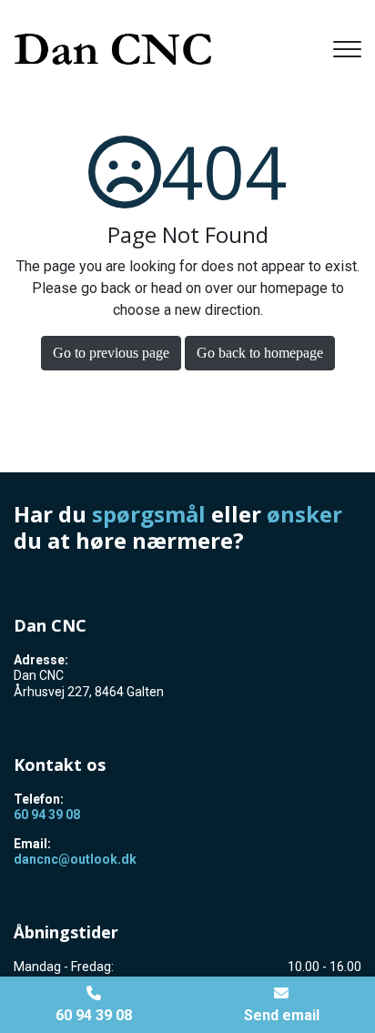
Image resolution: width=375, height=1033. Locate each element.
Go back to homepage (260, 352)
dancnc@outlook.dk (75, 859)
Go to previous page (111, 352)
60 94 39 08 (47, 814)
